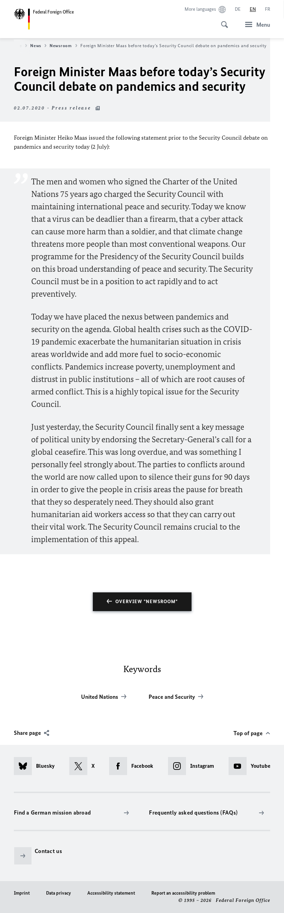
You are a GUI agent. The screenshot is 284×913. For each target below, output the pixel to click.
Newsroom (61, 45)
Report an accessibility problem (183, 893)
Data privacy (58, 893)
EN (253, 9)
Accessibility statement (111, 893)
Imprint (22, 893)
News (35, 45)
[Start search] (222, 20)
